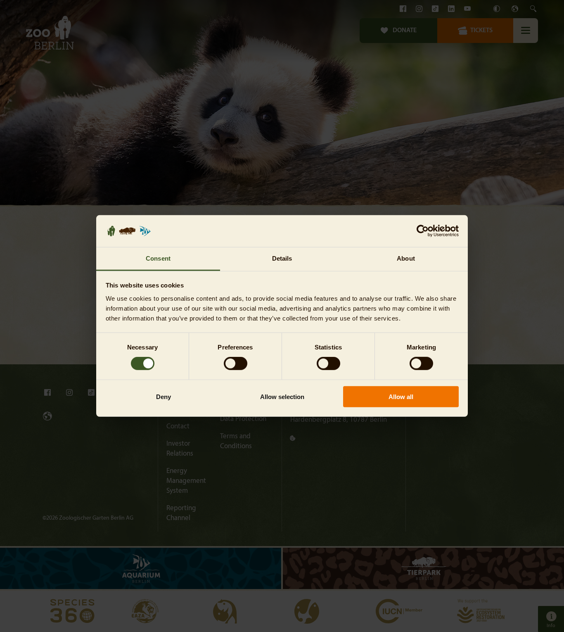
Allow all (401, 396)
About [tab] (406, 258)
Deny (163, 396)
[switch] (235, 363)
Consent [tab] (158, 258)
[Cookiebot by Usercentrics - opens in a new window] (422, 231)
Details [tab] (282, 258)
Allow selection (282, 396)
